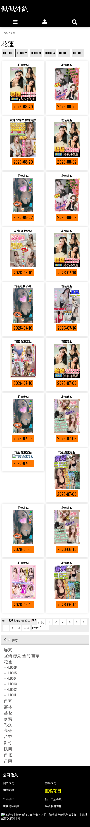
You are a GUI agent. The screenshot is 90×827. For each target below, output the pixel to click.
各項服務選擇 (53, 806)
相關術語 (8, 790)
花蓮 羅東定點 (23, 230)
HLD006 (78, 52)
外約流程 (8, 799)
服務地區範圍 (11, 806)
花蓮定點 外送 (23, 286)
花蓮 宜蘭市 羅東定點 (23, 120)
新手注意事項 (53, 799)
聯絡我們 (50, 783)
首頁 (41, 621)
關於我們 (8, 783)
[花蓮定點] (23, 84)
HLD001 (8, 52)
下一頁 (15, 627)
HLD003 (36, 52)
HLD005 (64, 52)
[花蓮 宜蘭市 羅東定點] (23, 139)
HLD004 (50, 52)
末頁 (26, 627)
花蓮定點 (23, 64)
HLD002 (22, 52)
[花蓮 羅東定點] (23, 250)
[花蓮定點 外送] (23, 305)
